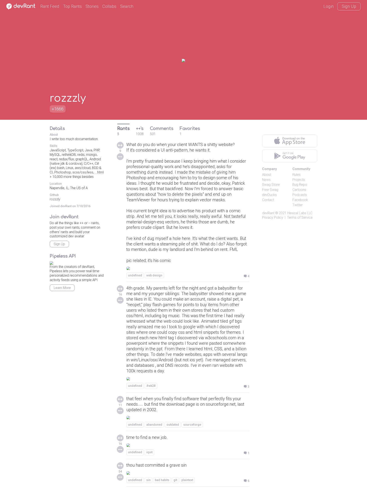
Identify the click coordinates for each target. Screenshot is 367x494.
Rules (296, 175)
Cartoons (299, 190)
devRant (268, 213)
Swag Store (271, 185)
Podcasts (299, 195)
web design (154, 275)
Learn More (62, 288)
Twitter (297, 205)
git (175, 480)
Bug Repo (299, 185)
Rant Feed (49, 6)
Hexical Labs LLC (299, 213)
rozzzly (55, 199)
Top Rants (72, 6)
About (266, 175)
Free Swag (270, 190)
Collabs (109, 6)
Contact (268, 200)
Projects (298, 180)
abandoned (154, 424)
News (266, 180)
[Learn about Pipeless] (51, 262)
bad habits (162, 480)
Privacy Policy (272, 217)
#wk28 (150, 385)
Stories (92, 6)
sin (148, 480)
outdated (173, 424)
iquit (149, 452)
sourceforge (192, 424)
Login (328, 6)
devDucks (269, 195)
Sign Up (349, 6)
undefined (135, 275)
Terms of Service (300, 217)
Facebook (300, 200)
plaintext (187, 480)
